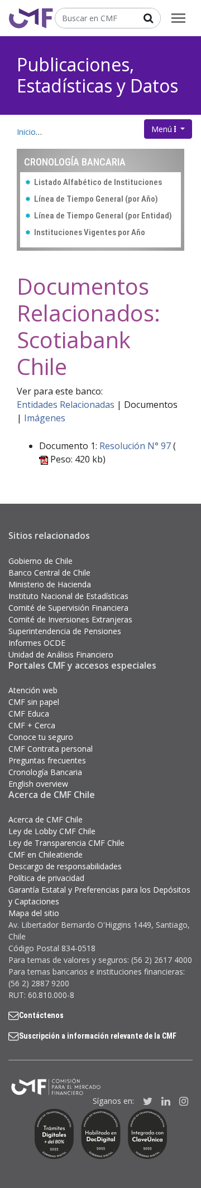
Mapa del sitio (33, 913)
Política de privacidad (46, 878)
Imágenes (44, 418)
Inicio (26, 131)
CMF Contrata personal (50, 748)
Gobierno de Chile (40, 561)
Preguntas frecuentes (47, 760)
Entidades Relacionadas (65, 404)
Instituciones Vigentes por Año (89, 232)
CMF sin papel (33, 702)
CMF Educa (28, 713)
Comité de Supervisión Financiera (68, 607)
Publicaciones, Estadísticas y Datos (97, 75)
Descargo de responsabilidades (65, 866)
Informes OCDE (36, 642)
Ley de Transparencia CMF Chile (66, 843)
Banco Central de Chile (49, 572)
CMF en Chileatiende (45, 854)
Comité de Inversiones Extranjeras (70, 619)
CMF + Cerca (31, 725)
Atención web (33, 690)
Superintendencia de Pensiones (64, 631)
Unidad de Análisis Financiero (60, 654)
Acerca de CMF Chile (45, 819)
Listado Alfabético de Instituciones (98, 182)
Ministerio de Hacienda (49, 584)
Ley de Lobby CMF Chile (51, 831)
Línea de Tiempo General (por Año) (96, 199)
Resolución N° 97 (135, 446)
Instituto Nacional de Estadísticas (68, 596)
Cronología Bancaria (45, 772)
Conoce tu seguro (40, 737)
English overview (38, 783)
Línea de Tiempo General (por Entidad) (103, 216)
